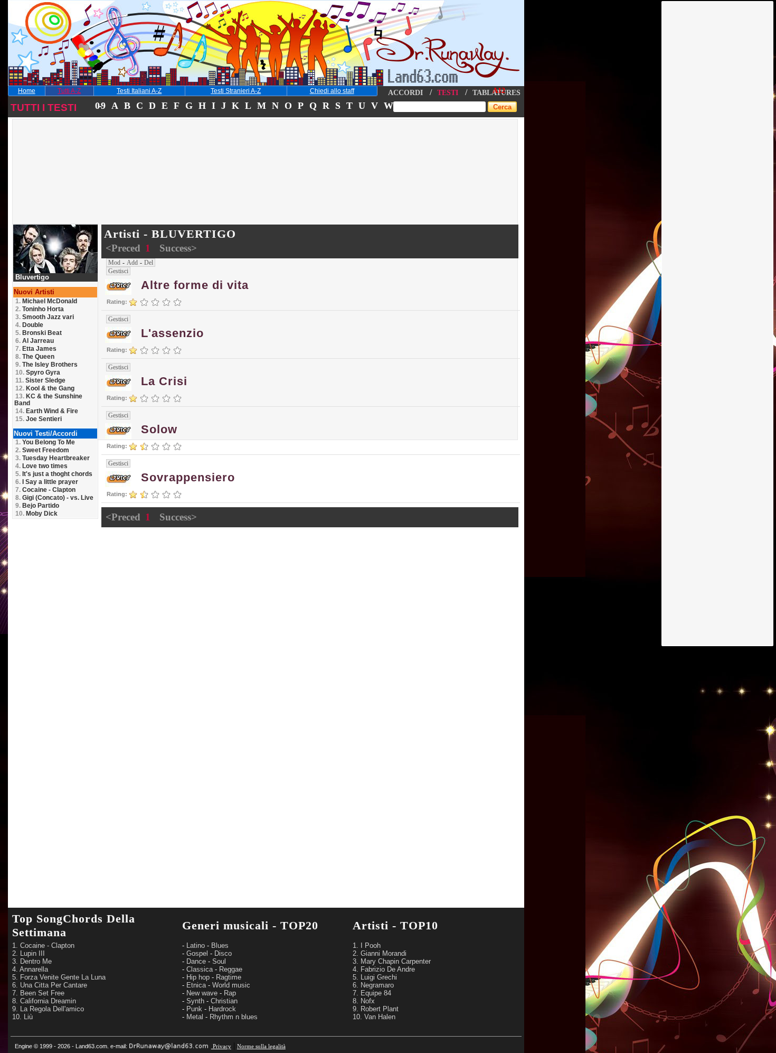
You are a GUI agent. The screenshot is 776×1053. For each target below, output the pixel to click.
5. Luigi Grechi (375, 977)
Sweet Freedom (42, 450)
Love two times (41, 466)
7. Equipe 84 (372, 993)
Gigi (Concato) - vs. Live (54, 497)
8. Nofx (364, 1001)
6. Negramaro (373, 985)
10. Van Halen (374, 1017)
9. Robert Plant (376, 1009)
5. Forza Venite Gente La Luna (59, 977)
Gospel (197, 953)
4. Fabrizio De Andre (384, 969)
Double (29, 325)
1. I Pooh (367, 945)
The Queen (34, 356)
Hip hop (198, 977)
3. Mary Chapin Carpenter (392, 961)
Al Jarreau (34, 340)
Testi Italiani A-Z (139, 91)
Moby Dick (36, 513)
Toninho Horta (39, 309)
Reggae (230, 969)
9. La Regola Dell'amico (48, 1009)
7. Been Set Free (38, 993)
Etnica (196, 985)
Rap (230, 993)
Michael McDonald (46, 301)
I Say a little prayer (46, 482)
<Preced (124, 248)
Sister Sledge (40, 380)
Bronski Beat (38, 333)
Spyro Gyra (37, 372)
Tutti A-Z (69, 91)
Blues (220, 945)
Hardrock (222, 1009)
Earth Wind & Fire (46, 411)
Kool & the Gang (44, 388)
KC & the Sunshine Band (48, 400)
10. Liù (22, 1017)
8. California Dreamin (44, 1001)
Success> (178, 248)
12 (501, 91)
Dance (196, 961)
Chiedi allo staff (332, 91)
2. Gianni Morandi (379, 953)
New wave (201, 993)
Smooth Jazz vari (44, 317)
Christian (224, 1001)
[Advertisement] (718, 160)
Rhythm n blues (234, 1017)
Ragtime (228, 977)
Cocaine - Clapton (45, 489)
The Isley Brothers (46, 364)
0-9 (100, 105)
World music (231, 985)
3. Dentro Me (32, 961)
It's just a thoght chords (53, 474)
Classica (199, 969)
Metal (194, 1017)
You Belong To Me (45, 442)
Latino (195, 945)
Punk (194, 1009)
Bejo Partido (37, 505)
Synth (195, 1001)
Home (26, 91)
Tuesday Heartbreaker (52, 458)
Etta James (35, 348)
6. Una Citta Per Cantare (49, 985)
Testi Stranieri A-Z (236, 91)
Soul (219, 961)
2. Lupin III (28, 953)
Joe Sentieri (38, 419)
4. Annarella (30, 969)
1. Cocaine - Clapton (43, 945)
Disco (223, 953)
